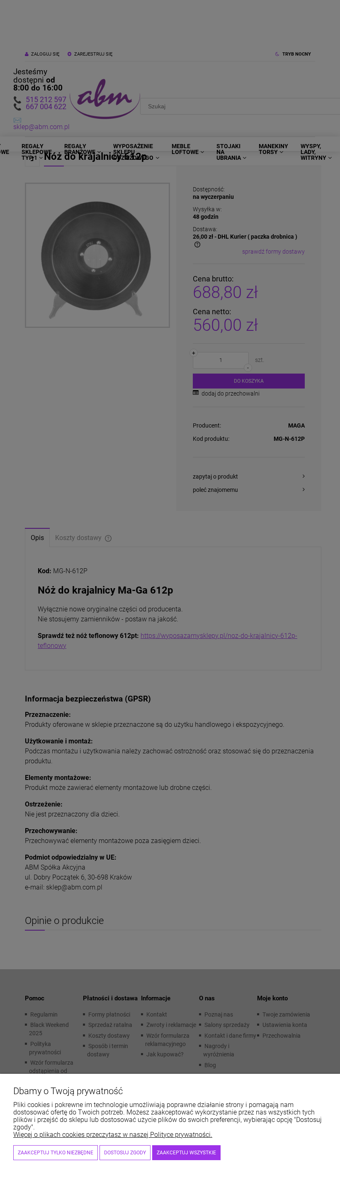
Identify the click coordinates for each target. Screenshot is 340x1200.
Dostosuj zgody (125, 1153)
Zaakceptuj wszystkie (186, 1153)
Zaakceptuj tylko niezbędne (55, 1153)
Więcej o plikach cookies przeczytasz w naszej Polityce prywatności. (112, 1135)
